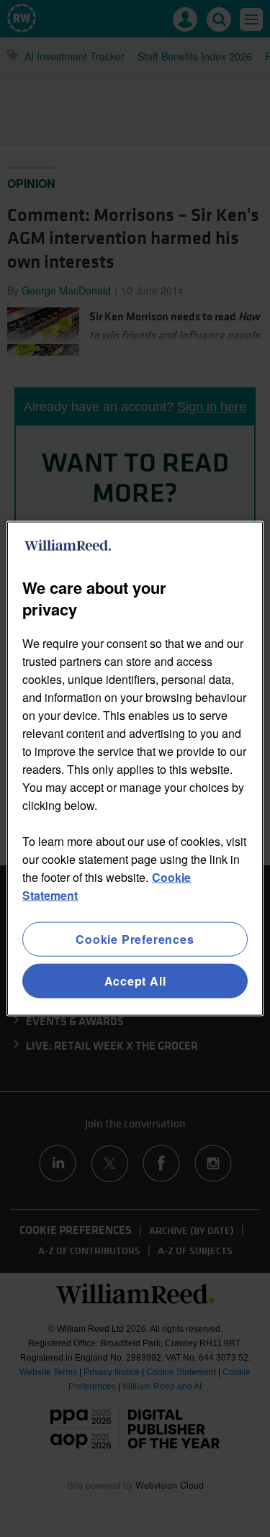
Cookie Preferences (135, 938)
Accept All (135, 981)
